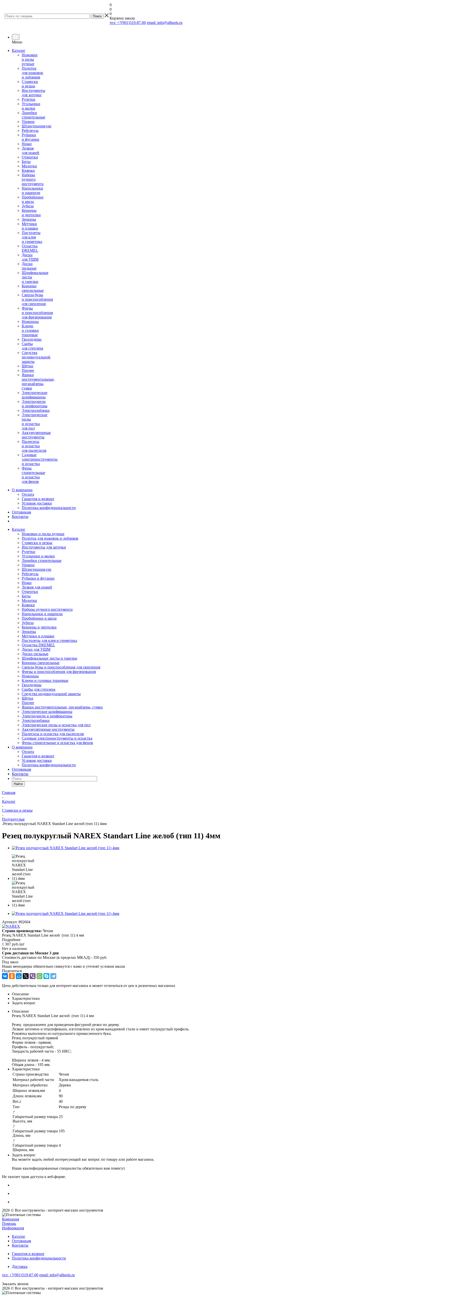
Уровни (28, 121)
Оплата (28, 494)
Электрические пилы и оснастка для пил (34, 421)
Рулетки (28, 99)
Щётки (27, 366)
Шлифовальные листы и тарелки (49, 658)
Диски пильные (29, 266)
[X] (26, 976)
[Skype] (46, 976)
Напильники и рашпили (32, 190)
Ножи (27, 144)
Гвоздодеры (31, 339)
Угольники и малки (31, 106)
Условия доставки (37, 503)
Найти (18, 784)
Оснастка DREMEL (30, 248)
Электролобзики (36, 410)
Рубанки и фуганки (30, 137)
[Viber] (33, 976)
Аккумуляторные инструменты (36, 435)
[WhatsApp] (39, 976)
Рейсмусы (30, 130)
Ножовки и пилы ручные (30, 59)
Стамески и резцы (30, 83)
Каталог (18, 50)
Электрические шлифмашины (34, 395)
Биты (26, 161)
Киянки (28, 170)
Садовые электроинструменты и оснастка (40, 459)
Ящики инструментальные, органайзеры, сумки (38, 381)
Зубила (28, 206)
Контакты (20, 516)
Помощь (9, 1223)
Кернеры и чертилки (31, 212)
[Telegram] (53, 976)
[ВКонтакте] (5, 976)
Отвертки (30, 157)
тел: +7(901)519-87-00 (128, 22)
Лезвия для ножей (30, 150)
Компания (10, 1219)
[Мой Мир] (19, 976)
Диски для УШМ (30, 257)
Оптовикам (21, 512)
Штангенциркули (36, 126)
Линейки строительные (33, 115)
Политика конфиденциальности (49, 508)
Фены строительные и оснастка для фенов (33, 475)
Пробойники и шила (32, 199)
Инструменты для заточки (33, 92)
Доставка (19, 1266)
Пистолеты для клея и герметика (32, 237)
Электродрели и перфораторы (34, 403)
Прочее (28, 370)
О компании (22, 490)
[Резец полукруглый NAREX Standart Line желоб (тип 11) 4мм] (65, 848)
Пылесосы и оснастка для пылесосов (34, 445)
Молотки (29, 166)
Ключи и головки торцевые (30, 330)
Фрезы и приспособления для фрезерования (37, 312)
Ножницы (30, 321)
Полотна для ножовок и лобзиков (32, 72)
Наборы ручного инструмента (32, 179)
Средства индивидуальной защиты (36, 357)
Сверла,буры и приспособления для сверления (37, 299)
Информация (13, 1228)
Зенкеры (29, 219)
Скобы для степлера (32, 346)
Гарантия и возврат (38, 499)
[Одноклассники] (12, 976)
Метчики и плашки (30, 226)
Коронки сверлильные (33, 288)
